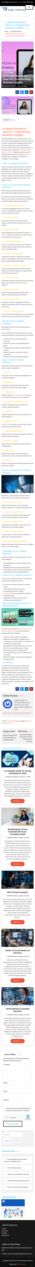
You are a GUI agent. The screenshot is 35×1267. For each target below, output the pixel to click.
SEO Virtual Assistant (17, 892)
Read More (16, 801)
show (12, 120)
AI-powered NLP (19, 395)
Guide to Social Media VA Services (17, 951)
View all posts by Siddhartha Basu (13, 713)
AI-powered (7, 593)
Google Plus (5, 1235)
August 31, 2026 (24, 837)
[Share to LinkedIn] (26, 93)
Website (28, 713)
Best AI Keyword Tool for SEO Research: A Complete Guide (10, 735)
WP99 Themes (21, 1264)
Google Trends (6, 424)
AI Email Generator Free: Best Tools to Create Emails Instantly (25, 736)
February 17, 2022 (25, 777)
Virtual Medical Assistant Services (17, 1010)
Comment (7, 1064)
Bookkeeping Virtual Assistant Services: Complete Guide (17, 831)
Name (5, 1083)
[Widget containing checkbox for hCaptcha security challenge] (17, 1117)
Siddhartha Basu (13, 837)
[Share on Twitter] (22, 93)
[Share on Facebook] (17, 93)
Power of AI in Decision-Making (17, 1187)
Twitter (3, 1228)
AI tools (26, 154)
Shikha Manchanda (12, 777)
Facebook (4, 1231)
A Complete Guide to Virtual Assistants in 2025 (17, 772)
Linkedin (4, 1233)
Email (5, 1091)
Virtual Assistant (8, 72)
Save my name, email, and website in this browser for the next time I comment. (18, 1109)
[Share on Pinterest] (31, 93)
